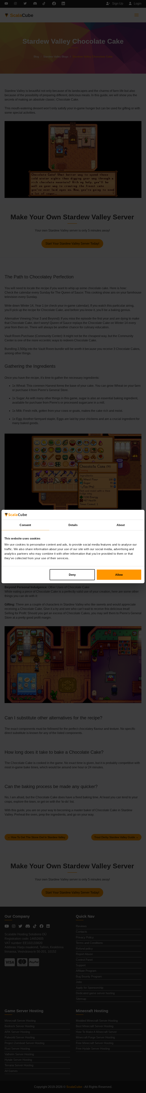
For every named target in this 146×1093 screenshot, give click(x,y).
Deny (72, 574)
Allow (119, 574)
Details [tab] (73, 525)
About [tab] (121, 525)
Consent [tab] (25, 525)
